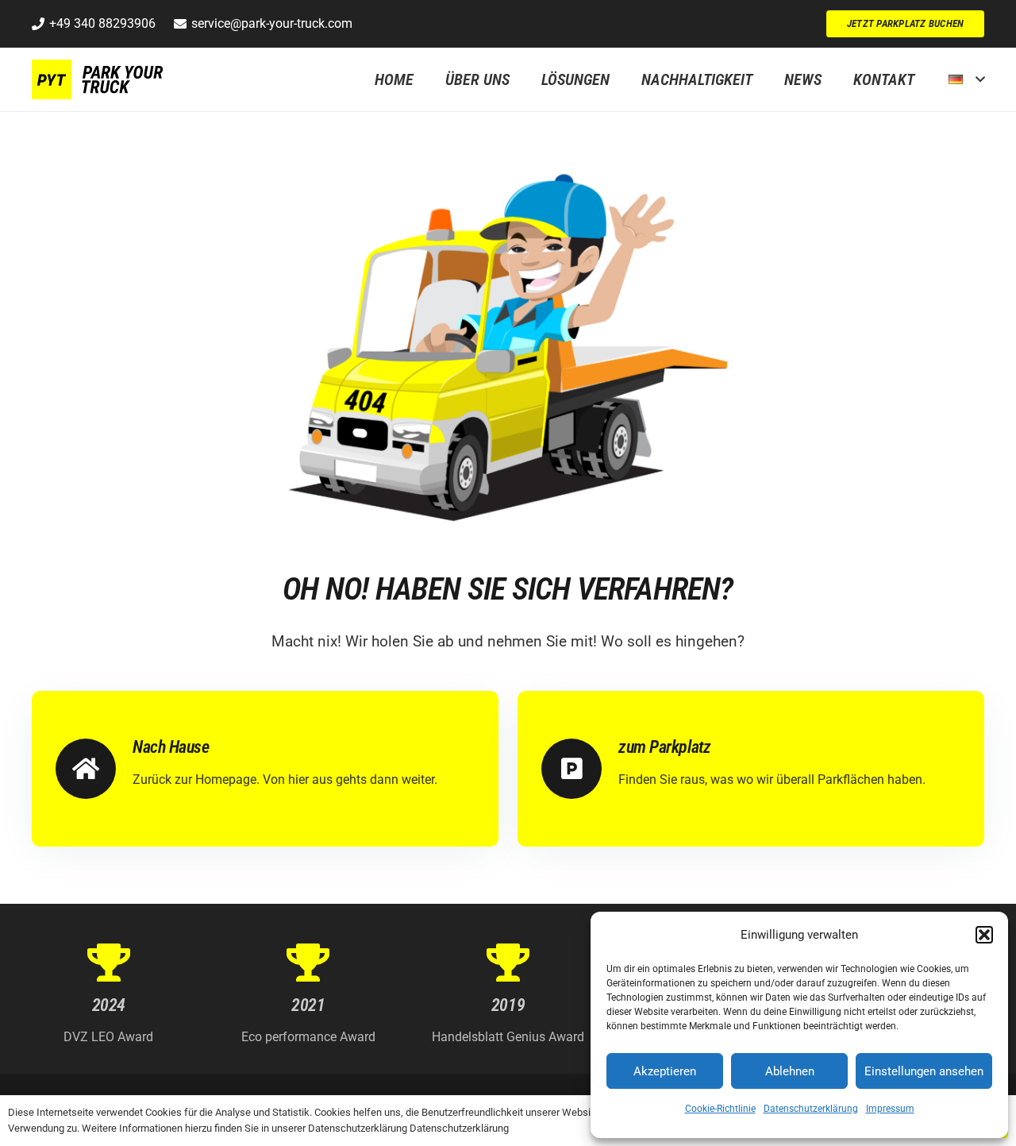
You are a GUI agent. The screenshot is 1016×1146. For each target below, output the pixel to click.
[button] (984, 935)
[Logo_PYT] (100, 79)
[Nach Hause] (94, 769)
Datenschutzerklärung (811, 1108)
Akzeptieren (664, 1071)
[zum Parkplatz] (579, 769)
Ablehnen (789, 1071)
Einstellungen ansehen (923, 1071)
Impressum (890, 1108)
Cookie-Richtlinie (720, 1108)
